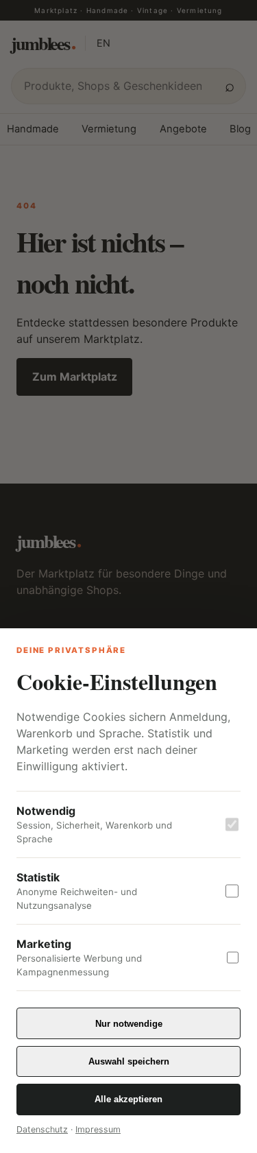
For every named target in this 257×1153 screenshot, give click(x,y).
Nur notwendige (128, 1024)
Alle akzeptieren (128, 1099)
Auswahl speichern (128, 1061)
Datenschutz (42, 1129)
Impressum (98, 1129)
